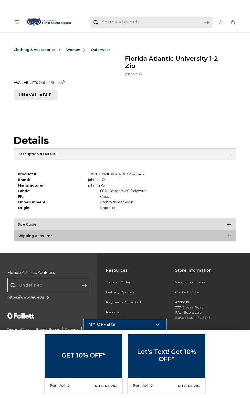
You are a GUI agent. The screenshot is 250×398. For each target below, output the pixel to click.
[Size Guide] (125, 224)
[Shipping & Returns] (125, 236)
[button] (17, 22)
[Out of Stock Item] (63, 82)
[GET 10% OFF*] (83, 374)
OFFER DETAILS (106, 386)
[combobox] (48, 285)
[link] (233, 22)
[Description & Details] (125, 154)
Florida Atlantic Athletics (31, 272)
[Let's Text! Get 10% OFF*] (166, 374)
